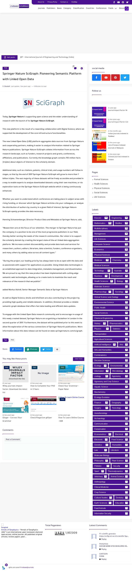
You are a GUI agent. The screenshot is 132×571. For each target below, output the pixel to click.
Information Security (110, 513)
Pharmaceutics (118, 323)
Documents (124, 8)
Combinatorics (110, 355)
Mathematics (102, 223)
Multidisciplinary (110, 228)
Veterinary (100, 476)
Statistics (120, 329)
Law (100, 450)
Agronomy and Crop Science (110, 381)
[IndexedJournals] (19, 6)
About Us (41, 2)
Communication (110, 424)
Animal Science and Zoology (110, 297)
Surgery (100, 408)
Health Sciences (101, 184)
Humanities (119, 445)
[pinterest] (123, 2)
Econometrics (102, 434)
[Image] (99, 111)
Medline (121, 223)
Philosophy (100, 461)
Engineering (119, 218)
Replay (104, 539)
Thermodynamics (117, 471)
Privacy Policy (52, 2)
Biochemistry (110, 392)
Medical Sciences (110, 265)
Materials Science (110, 286)
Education (121, 503)
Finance (100, 402)
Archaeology (110, 418)
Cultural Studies (102, 497)
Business (100, 276)
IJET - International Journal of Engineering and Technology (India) (47, 57)
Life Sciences (99, 197)
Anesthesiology (110, 413)
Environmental (118, 366)
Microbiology (119, 371)
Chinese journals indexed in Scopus (118, 158)
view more (78, 359)
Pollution (101, 466)
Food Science (119, 439)
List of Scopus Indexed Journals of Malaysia (116, 146)
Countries (90, 8)
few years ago (37, 383)
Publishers (51, 8)
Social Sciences (101, 192)
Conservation (110, 429)
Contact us (64, 2)
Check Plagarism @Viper (41, 418)
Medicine (101, 260)
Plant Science (119, 461)
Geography (119, 402)
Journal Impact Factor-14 (117, 110)
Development (119, 276)
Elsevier (100, 218)
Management (110, 234)
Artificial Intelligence (104, 344)
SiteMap (74, 2)
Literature (119, 450)
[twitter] (127, 2)
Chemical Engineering (110, 318)
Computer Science (110, 244)
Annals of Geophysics (10, 530)
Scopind (4, 528)
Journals (41, 8)
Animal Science (119, 476)
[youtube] (118, 2)
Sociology (121, 292)
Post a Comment (13, 440)
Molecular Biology (110, 455)
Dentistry (121, 497)
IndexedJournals (27, 568)
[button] (17, 349)
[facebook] (114, 2)
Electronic (100, 439)
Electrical (121, 434)
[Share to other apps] (57, 349)
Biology (122, 281)
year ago (8, 383)
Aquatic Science (110, 387)
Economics (110, 249)
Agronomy (119, 376)
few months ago (115, 131)
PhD (5, 68)
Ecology (100, 366)
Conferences (101, 8)
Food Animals (110, 508)
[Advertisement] (66, 33)
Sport (98, 471)
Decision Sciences (110, 360)
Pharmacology (102, 292)
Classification (78, 8)
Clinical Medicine (110, 487)
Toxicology (119, 408)
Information (101, 371)
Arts (123, 344)
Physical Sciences (102, 188)
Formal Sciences (101, 179)
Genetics (100, 445)
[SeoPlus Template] (3, 567)
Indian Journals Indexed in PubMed (118, 135)
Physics (101, 329)
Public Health (110, 307)
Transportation (110, 334)
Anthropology (110, 482)
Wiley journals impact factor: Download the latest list (15, 389)
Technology (101, 271)
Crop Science (110, 492)
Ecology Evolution (110, 397)
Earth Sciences (102, 503)
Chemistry (120, 260)
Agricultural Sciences (110, 339)
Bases (59, 8)
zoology (100, 376)
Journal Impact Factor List (118, 122)
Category (67, 8)
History (99, 323)
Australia (120, 271)
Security (120, 466)
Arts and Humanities (110, 350)
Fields (110, 8)
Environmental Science (110, 302)
